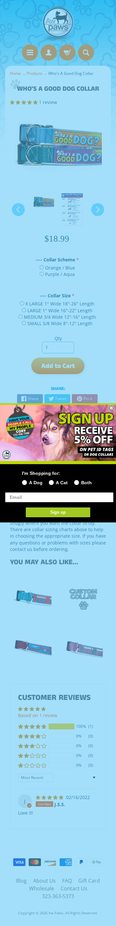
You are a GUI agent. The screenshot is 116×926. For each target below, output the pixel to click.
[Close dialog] (111, 408)
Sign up (57, 512)
